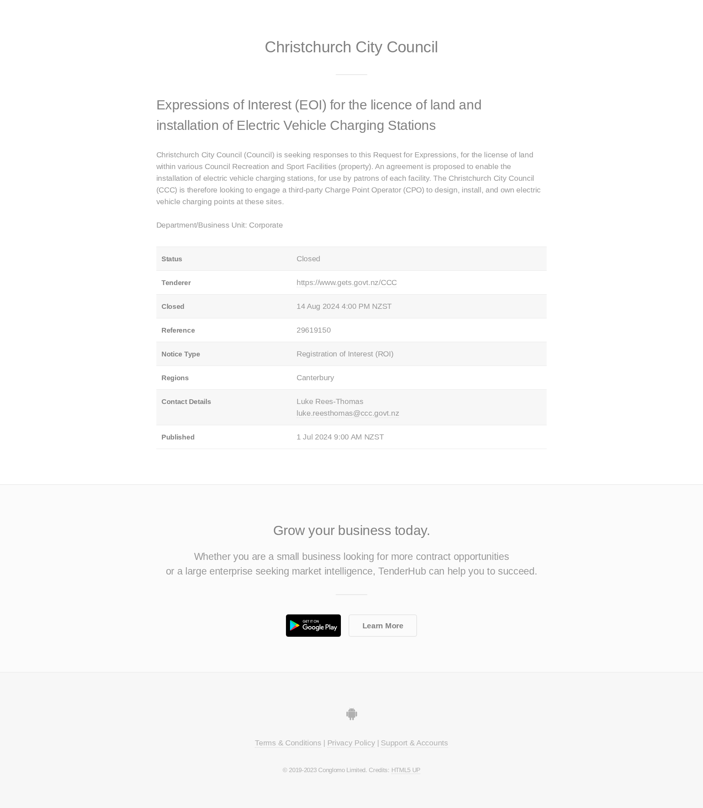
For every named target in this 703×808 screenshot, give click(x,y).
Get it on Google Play (313, 625)
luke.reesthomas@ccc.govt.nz (348, 413)
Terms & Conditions (288, 742)
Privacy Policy (351, 742)
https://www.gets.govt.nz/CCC (347, 282)
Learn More (382, 625)
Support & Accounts (414, 742)
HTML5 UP (405, 770)
